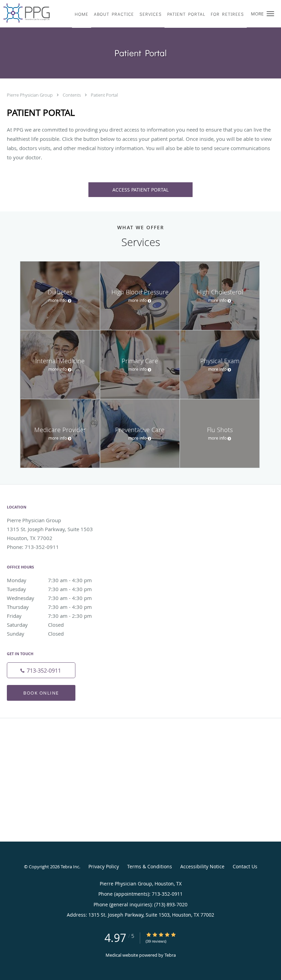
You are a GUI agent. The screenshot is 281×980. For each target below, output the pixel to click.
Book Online (41, 693)
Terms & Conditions (149, 866)
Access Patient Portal (140, 189)
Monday (49, 580)
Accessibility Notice (202, 866)
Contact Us (245, 866)
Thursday (49, 606)
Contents (72, 95)
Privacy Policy (103, 866)
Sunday (35, 633)
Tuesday (49, 589)
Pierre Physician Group (30, 95)
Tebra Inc (70, 866)
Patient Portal (104, 95)
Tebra (170, 955)
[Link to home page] (25, 13)
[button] (270, 13)
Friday (49, 615)
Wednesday (49, 598)
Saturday (35, 624)
